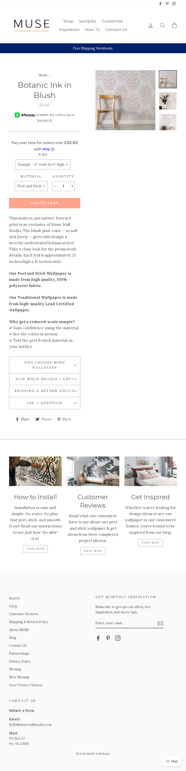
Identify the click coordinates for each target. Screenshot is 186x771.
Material (31, 176)
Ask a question (44, 403)
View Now (35, 548)
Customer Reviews (23, 614)
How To (92, 29)
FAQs (13, 606)
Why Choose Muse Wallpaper (44, 364)
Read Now (93, 550)
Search (14, 598)
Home (43, 75)
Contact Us (116, 29)
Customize (112, 21)
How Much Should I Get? (45, 379)
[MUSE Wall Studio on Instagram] (117, 638)
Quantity (63, 176)
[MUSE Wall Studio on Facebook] (98, 638)
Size (43, 154)
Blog (12, 637)
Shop (68, 21)
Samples (87, 21)
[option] (93, 48)
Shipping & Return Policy (45, 391)
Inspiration (69, 29)
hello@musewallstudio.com (30, 724)
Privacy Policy (20, 661)
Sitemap (15, 669)
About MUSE (19, 630)
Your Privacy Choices (25, 685)
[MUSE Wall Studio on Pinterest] (108, 638)
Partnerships (19, 653)
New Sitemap (19, 677)
